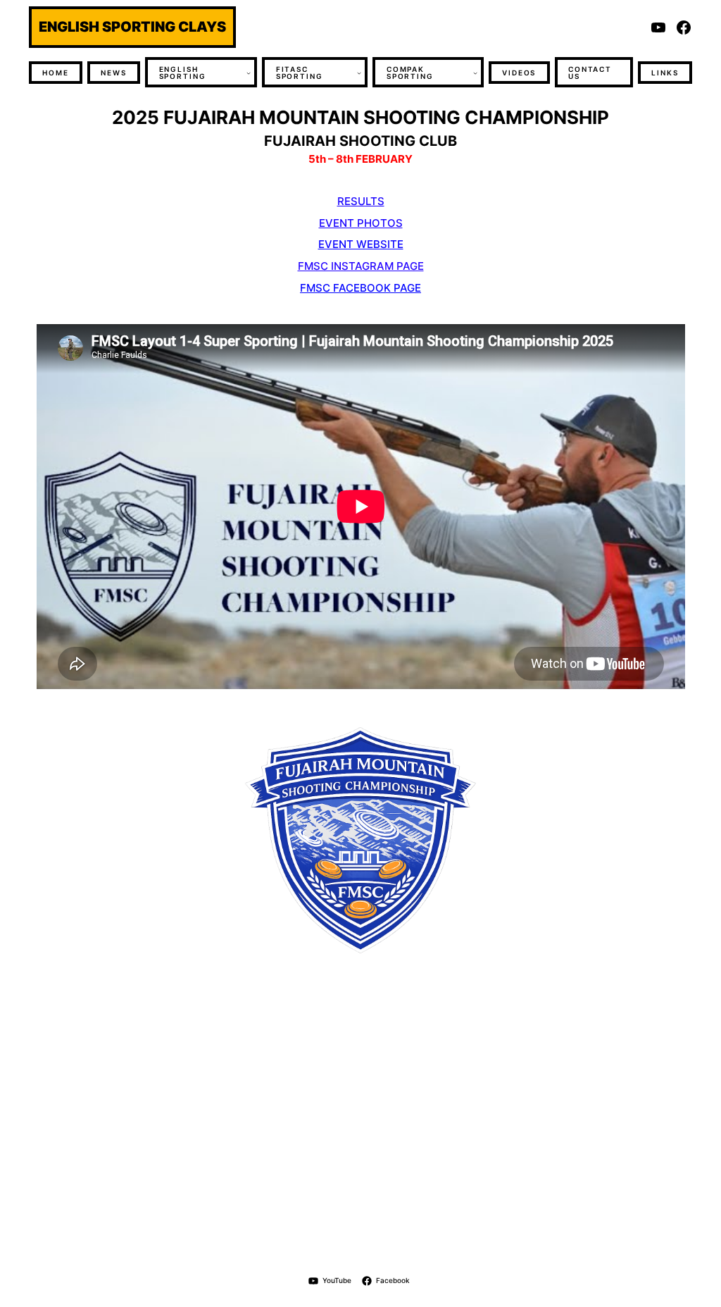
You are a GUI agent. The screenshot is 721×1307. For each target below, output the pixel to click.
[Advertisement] (360, 1120)
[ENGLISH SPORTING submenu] (248, 72)
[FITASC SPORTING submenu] (359, 72)
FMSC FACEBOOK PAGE (360, 288)
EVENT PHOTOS (361, 223)
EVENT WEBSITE (360, 244)
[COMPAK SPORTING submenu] (475, 72)
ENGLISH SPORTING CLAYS (132, 26)
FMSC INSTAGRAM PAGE (361, 266)
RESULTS (360, 201)
